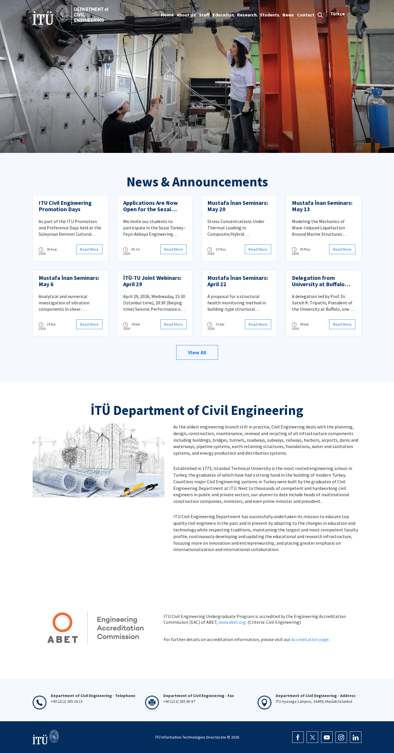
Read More (89, 249)
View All (197, 352)
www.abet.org (232, 622)
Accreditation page (310, 639)
